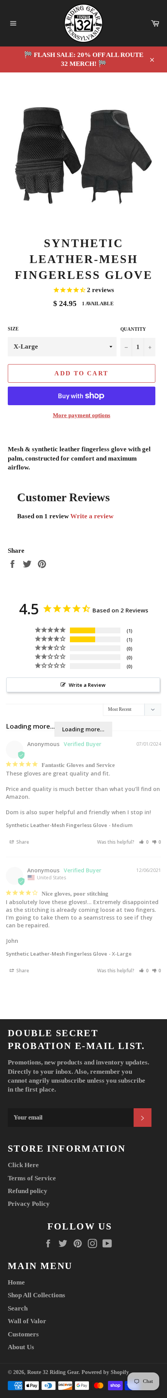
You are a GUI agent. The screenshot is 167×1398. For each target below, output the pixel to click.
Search (18, 1308)
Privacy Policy (29, 1203)
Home (16, 1282)
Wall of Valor (27, 1321)
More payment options (81, 415)
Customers (23, 1334)
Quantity (133, 329)
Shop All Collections (36, 1295)
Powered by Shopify (105, 1372)
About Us (21, 1347)
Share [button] (22, 842)
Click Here (23, 1165)
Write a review (91, 516)
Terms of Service (32, 1178)
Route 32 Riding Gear (52, 1372)
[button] (143, 842)
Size (13, 329)
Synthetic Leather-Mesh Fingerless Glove (56, 825)
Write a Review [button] (87, 684)
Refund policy (27, 1191)
